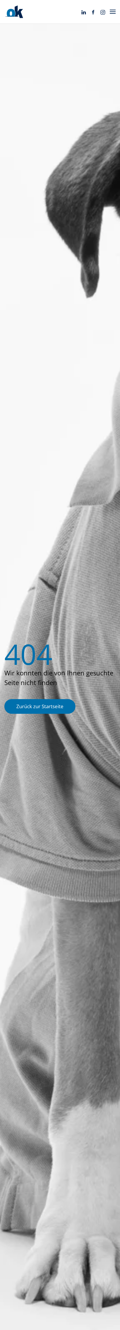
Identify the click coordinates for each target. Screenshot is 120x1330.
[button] (113, 11)
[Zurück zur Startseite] (14, 11)
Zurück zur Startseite (39, 706)
